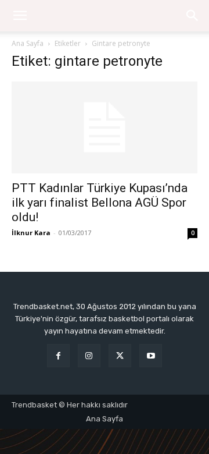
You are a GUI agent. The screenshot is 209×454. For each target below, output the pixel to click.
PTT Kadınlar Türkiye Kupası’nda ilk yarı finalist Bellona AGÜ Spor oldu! (100, 202)
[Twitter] (120, 355)
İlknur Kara (31, 232)
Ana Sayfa (28, 43)
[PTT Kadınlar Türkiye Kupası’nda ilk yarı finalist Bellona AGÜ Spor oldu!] (104, 127)
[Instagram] (89, 355)
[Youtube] (150, 355)
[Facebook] (58, 355)
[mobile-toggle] (19, 15)
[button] (192, 15)
